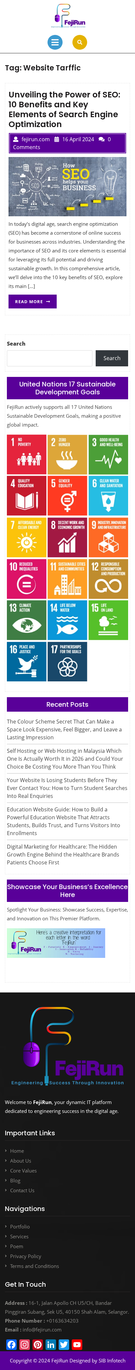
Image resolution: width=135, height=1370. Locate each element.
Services (19, 1236)
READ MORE (36, 299)
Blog (15, 1180)
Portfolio (20, 1226)
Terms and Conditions (34, 1266)
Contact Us (22, 1190)
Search (16, 343)
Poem (16, 1246)
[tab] (55, 42)
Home (17, 1150)
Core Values (23, 1170)
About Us (20, 1160)
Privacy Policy (25, 1256)
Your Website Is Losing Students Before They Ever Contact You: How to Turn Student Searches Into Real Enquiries (67, 788)
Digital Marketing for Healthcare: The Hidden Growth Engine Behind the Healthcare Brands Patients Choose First (63, 854)
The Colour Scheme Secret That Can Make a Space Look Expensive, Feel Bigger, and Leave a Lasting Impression (64, 729)
